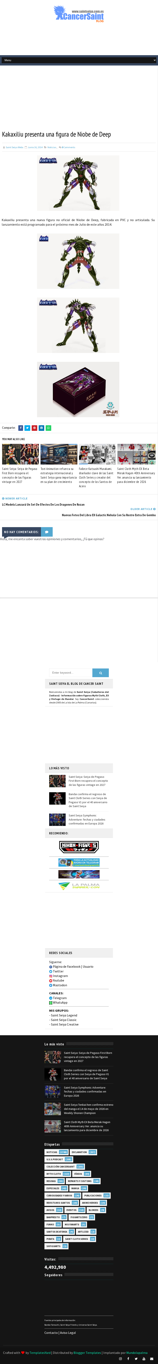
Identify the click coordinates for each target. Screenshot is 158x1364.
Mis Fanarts (72, 1224)
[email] (152, 1359)
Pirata (50, 1239)
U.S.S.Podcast (54, 1159)
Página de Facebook (66, 966)
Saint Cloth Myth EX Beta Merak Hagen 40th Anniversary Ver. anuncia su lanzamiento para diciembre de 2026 (136, 475)
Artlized (83, 1231)
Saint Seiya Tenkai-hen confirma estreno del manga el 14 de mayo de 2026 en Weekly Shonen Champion (88, 1109)
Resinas (51, 1181)
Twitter (58, 971)
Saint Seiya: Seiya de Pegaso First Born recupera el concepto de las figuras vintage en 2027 (19, 475)
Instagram (60, 976)
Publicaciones (93, 1195)
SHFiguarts (53, 1246)
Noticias (52, 147)
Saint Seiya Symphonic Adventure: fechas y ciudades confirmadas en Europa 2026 (87, 819)
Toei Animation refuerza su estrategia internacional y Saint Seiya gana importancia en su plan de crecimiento (59, 475)
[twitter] (136, 1359)
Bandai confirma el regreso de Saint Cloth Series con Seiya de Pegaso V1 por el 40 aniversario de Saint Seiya (88, 800)
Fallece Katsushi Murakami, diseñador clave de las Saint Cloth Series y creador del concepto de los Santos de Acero (96, 477)
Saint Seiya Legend (64, 1015)
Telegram (59, 998)
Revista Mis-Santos (58, 1202)
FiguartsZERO (79, 1217)
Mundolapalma (137, 1353)
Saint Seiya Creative (65, 1024)
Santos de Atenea (56, 1231)
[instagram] (120, 1359)
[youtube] (144, 1359)
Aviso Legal (68, 1333)
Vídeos (78, 1173)
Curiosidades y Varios (59, 1195)
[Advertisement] (79, 40)
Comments (68, 147)
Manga (75, 1188)
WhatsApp (59, 1002)
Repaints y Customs (80, 1181)
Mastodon (59, 985)
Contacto (51, 1333)
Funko (50, 1224)
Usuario (88, 966)
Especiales (52, 1188)
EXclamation (79, 1152)
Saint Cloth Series (76, 1239)
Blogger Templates (87, 1353)
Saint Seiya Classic (64, 1020)
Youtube (58, 980)
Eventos (71, 1210)
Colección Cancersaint (60, 1166)
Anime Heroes (90, 1202)
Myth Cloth (53, 1173)
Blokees (93, 1210)
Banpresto (53, 1217)
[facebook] (128, 1359)
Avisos (50, 1210)
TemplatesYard (40, 1353)
